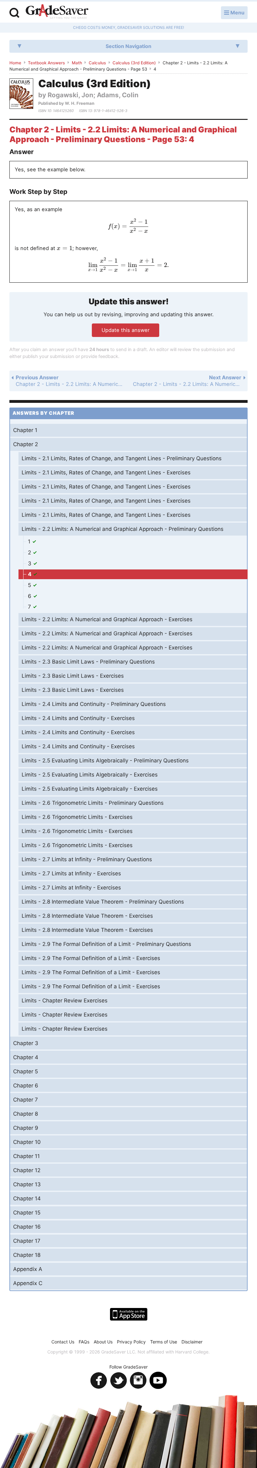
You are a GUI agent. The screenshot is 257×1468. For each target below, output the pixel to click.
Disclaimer (191, 1341)
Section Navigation (128, 46)
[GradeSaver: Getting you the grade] (57, 12)
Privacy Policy (131, 1341)
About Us (103, 1341)
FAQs (84, 1341)
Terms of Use (163, 1341)
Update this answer (125, 330)
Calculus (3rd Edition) (134, 62)
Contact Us (62, 1341)
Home (15, 62)
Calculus (97, 62)
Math (77, 62)
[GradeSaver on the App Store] (128, 1314)
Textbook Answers (46, 62)
